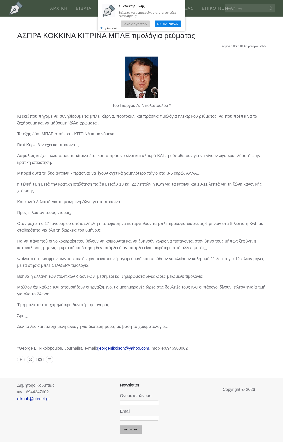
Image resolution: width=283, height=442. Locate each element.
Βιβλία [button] (84, 8)
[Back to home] (16, 8)
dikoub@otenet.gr (33, 398)
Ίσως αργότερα (135, 24)
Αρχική (59, 8)
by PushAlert (110, 28)
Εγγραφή (130, 429)
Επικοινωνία (217, 8)
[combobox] (250, 8)
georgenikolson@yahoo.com (123, 348)
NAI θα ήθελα (167, 24)
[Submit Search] (270, 8)
